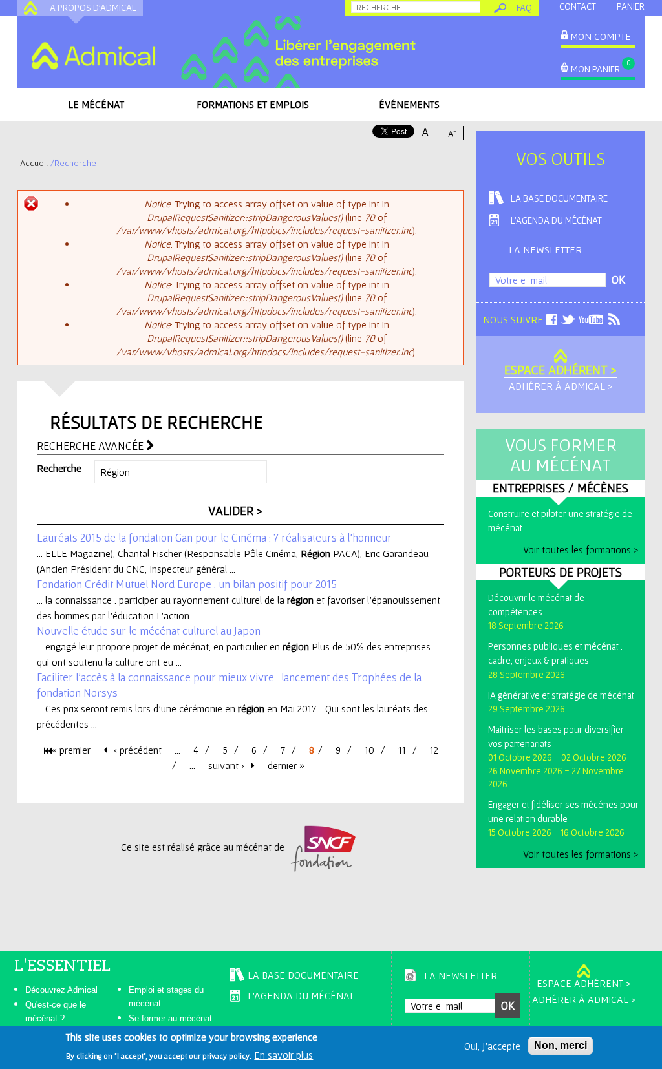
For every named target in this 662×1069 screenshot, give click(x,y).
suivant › (226, 765)
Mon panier (595, 68)
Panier (631, 6)
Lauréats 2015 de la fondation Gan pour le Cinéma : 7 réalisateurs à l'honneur (214, 537)
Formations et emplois (253, 104)
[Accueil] (93, 55)
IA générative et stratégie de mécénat (561, 695)
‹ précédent (138, 750)
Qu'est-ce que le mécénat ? (55, 1011)
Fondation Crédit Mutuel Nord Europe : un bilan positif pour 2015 (187, 584)
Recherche (59, 468)
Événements (409, 104)
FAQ (524, 7)
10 (369, 750)
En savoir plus (283, 1055)
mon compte (600, 36)
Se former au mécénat (170, 1018)
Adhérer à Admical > (560, 386)
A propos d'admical (93, 7)
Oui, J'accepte (492, 1046)
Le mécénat (96, 104)
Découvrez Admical (61, 990)
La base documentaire (559, 198)
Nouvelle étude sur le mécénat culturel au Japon (149, 630)
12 (434, 750)
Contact (577, 6)
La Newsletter (545, 249)
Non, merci (560, 1045)
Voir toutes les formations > (580, 549)
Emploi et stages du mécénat (166, 996)
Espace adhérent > (560, 370)
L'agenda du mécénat (556, 220)
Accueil (34, 163)
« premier (71, 750)
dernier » (286, 765)
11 (402, 750)
